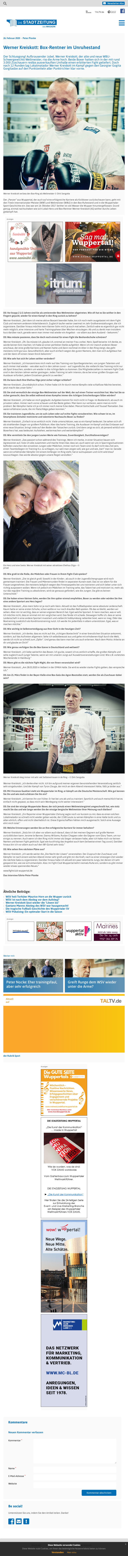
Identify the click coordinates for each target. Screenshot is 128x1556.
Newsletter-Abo (116, 3)
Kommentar (15, 1440)
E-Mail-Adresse (17, 1476)
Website (12, 1483)
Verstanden (58, 1552)
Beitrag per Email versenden (19, 1521)
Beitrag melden (26, 1521)
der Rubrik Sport (11, 1055)
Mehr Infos (71, 1552)
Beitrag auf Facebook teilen (11, 1521)
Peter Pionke (29, 38)
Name (12, 1468)
